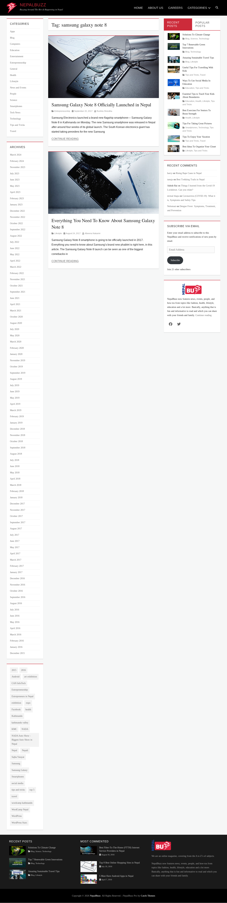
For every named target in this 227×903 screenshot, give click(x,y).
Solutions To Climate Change (196, 34)
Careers (175, 7)
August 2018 (16, 454)
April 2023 (15, 192)
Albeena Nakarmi (92, 233)
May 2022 (14, 254)
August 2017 (16, 528)
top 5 (32, 790)
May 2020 (14, 335)
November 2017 (17, 510)
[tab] (178, 24)
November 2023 (17, 167)
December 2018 (17, 429)
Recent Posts (173, 24)
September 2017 (17, 522)
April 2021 (15, 304)
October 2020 (16, 317)
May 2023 (14, 186)
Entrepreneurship (62, 111)
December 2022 (17, 211)
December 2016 (17, 578)
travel (14, 796)
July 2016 (14, 609)
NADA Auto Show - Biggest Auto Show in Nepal (22, 740)
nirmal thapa (173, 196)
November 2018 (17, 435)
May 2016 (14, 622)
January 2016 (16, 647)
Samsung (16, 763)
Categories (197, 7)
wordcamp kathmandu (22, 803)
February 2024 (17, 161)
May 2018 (14, 472)
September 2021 (17, 292)
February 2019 (17, 416)
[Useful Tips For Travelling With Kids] (174, 69)
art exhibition (30, 676)
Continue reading (203, 315)
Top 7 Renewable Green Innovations (45, 859)
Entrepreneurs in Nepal (22, 696)
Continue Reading (65, 138)
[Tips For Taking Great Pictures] (174, 125)
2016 (23, 670)
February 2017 (17, 566)
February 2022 (17, 273)
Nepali (25, 750)
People (13, 94)
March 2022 (15, 267)
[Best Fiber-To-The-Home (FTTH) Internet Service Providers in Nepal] (88, 850)
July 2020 (14, 329)
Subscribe (175, 260)
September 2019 (17, 373)
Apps (12, 31)
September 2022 (17, 229)
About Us (155, 7)
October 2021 (16, 285)
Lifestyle (58, 233)
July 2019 (14, 385)
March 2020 (15, 341)
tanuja (170, 179)
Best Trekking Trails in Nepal (190, 179)
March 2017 (15, 560)
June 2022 (14, 248)
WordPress (17, 816)
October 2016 (16, 591)
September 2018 (17, 447)
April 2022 (15, 261)
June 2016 (14, 616)
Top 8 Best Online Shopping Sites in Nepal (119, 863)
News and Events (18, 87)
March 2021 (15, 310)
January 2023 (16, 204)
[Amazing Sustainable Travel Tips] (174, 59)
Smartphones (16, 106)
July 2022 (14, 242)
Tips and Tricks (17, 125)
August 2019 (16, 379)
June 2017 (14, 541)
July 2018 (14, 460)
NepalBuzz (33, 4)
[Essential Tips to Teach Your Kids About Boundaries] (174, 95)
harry (169, 173)
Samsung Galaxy (19, 770)
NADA (25, 729)
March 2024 (15, 155)
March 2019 (15, 410)
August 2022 (16, 236)
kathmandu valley (20, 722)
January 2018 (16, 497)
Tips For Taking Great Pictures (197, 123)
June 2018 (14, 466)
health (28, 709)
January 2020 (16, 354)
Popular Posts (202, 24)
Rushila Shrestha (104, 111)
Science (13, 100)
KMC (14, 729)
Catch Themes (148, 896)
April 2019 (15, 404)
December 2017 (17, 503)
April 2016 (15, 628)
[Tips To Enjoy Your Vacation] (174, 138)
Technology (15, 118)
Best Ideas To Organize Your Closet (199, 146)
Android (15, 676)
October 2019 (16, 366)
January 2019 (16, 423)
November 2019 (17, 360)
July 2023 (14, 173)
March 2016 (15, 634)
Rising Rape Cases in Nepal (189, 173)
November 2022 (17, 217)
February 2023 (17, 198)
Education (14, 50)
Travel (13, 131)
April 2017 (15, 553)
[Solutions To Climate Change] (174, 36)
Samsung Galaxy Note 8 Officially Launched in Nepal (101, 104)
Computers (15, 44)
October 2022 (16, 223)
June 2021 (14, 298)
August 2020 (16, 323)
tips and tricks (18, 790)
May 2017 (14, 547)
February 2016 (17, 640)
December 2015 (17, 653)
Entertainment (16, 56)
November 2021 (17, 279)
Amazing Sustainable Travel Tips (198, 57)
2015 (14, 670)
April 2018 (15, 479)
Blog (12, 38)
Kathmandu (17, 716)
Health (13, 75)
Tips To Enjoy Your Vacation (196, 137)
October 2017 (16, 516)
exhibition (16, 703)
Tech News (15, 112)
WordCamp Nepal (20, 809)
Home (138, 7)
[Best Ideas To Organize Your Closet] (174, 148)
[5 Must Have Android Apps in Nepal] (88, 879)
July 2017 (14, 535)
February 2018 (17, 491)
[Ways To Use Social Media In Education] (174, 82)
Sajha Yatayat (18, 757)
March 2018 (15, 485)
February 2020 (17, 348)
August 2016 (16, 603)
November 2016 (17, 585)
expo (28, 703)
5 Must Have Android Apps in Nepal (116, 876)
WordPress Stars (19, 822)
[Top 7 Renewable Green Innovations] (174, 46)
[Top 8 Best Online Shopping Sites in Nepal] (88, 866)
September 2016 (17, 597)
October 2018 (16, 441)
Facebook (16, 709)
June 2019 (14, 391)
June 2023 (14, 179)
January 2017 (16, 572)
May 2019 (14, 398)
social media (17, 783)
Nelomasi (171, 206)
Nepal (14, 750)
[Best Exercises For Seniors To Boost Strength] (174, 112)
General (13, 69)
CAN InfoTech (19, 683)
